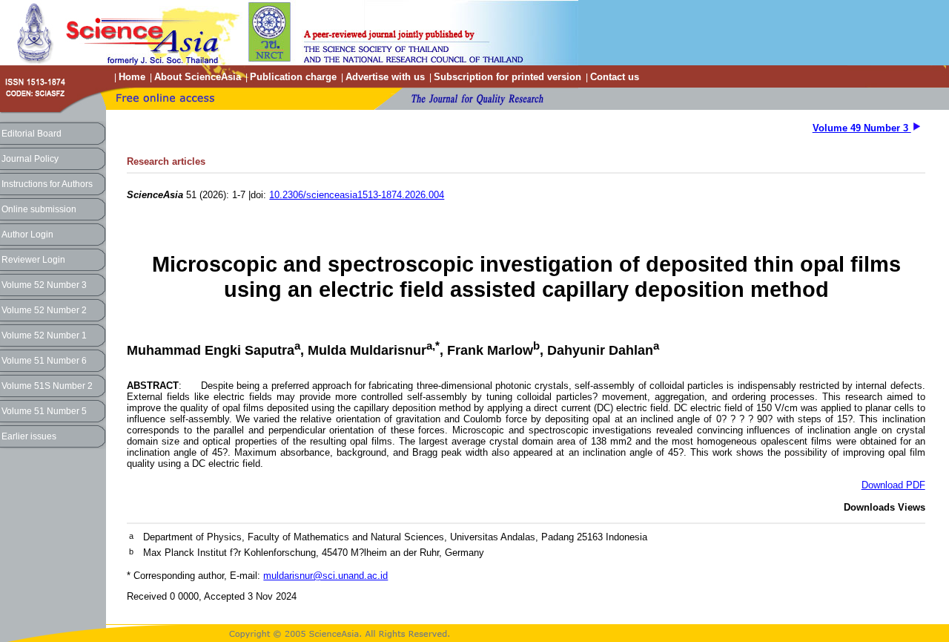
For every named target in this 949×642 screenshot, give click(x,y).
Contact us (614, 76)
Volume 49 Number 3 (862, 128)
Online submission (38, 209)
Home (132, 76)
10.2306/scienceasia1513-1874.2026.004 (356, 194)
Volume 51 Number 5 (44, 411)
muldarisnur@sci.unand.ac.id (325, 575)
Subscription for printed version (507, 76)
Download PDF (893, 485)
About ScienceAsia (197, 76)
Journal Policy (30, 159)
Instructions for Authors (47, 184)
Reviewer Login (33, 260)
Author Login (27, 234)
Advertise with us (385, 76)
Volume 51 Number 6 (44, 361)
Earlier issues (28, 436)
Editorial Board (31, 133)
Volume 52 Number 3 (44, 285)
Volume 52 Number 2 (44, 310)
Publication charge (293, 76)
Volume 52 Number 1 (44, 335)
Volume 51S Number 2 (47, 386)
